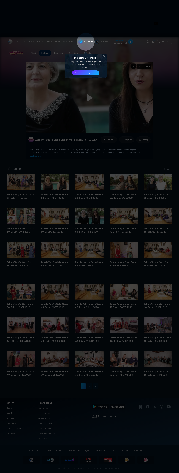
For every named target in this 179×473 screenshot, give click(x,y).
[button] (104, 56)
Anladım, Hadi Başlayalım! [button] (85, 73)
